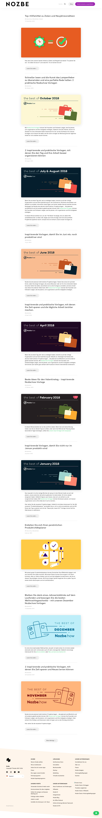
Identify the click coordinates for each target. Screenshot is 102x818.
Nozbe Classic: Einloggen (82, 785)
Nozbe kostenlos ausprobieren (85, 4)
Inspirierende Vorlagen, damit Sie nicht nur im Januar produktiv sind (48, 447)
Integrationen (56, 794)
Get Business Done (58, 762)
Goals (41, 19)
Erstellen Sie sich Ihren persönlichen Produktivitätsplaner (43, 526)
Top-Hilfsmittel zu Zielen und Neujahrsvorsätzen (50, 16)
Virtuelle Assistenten (58, 775)
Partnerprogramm (36, 775)
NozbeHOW (29, 606)
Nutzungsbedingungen (81, 773)
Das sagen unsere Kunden (38, 773)
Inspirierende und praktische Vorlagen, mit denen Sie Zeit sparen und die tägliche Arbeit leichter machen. (50, 307)
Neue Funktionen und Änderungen (62, 786)
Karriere (77, 775)
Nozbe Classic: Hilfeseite (81, 790)
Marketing (56, 773)
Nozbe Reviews (9, 805)
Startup (55, 770)
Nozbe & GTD (56, 805)
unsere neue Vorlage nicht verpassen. (60, 431)
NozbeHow (36, 19)
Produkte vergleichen (81, 788)
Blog (71, 4)
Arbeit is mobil (35, 799)
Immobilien (56, 764)
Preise (32, 770)
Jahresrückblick (40, 652)
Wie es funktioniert (36, 764)
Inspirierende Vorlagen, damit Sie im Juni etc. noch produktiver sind (51, 236)
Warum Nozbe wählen (37, 762)
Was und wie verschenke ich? (57, 652)
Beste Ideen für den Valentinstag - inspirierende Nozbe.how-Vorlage (49, 381)
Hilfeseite (55, 789)
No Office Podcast (58, 800)
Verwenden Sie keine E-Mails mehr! (40, 786)
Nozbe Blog (56, 797)
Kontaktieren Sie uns (80, 762)
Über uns (77, 764)
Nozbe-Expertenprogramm (38, 778)
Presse (77, 767)
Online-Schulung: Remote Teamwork (63, 803)
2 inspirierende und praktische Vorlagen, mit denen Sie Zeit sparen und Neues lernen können (49, 668)
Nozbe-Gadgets (79, 770)
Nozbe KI (55, 792)
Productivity (29, 19)
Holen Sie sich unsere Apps (38, 767)
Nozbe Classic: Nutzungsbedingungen (85, 793)
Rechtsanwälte (57, 767)
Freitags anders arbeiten (37, 796)
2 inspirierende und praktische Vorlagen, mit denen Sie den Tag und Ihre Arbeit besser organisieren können (47, 153)
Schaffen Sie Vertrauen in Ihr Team (40, 802)
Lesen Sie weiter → (32, 68)
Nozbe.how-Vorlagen (33, 127)
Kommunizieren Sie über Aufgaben (40, 789)
